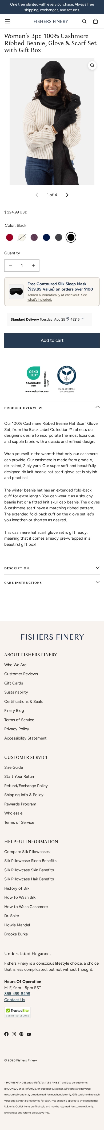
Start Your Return (19, 776)
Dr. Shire (11, 915)
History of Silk (16, 888)
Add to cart (52, 340)
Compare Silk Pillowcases (27, 851)
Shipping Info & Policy (23, 794)
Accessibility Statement (25, 738)
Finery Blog (14, 710)
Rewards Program (20, 804)
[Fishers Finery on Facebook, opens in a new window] (6, 1034)
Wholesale (13, 813)
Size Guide (13, 767)
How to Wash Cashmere (26, 906)
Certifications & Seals (23, 701)
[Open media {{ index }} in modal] (52, 121)
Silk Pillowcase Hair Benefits (29, 879)
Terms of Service (19, 719)
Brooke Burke (16, 934)
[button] (17, 1012)
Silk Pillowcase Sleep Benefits (30, 860)
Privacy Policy (16, 728)
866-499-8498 (17, 993)
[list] (52, 121)
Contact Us (14, 999)
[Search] (84, 21)
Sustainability (16, 692)
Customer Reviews (21, 673)
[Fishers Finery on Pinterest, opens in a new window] (21, 1034)
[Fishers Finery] (51, 21)
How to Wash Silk (19, 897)
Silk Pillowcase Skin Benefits (29, 870)
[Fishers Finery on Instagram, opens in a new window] (14, 1034)
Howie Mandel (17, 925)
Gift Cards (13, 683)
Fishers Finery (26, 1060)
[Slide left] (37, 194)
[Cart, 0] (96, 21)
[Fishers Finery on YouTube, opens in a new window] (29, 1034)
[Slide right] (67, 194)
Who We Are (15, 664)
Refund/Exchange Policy (26, 785)
